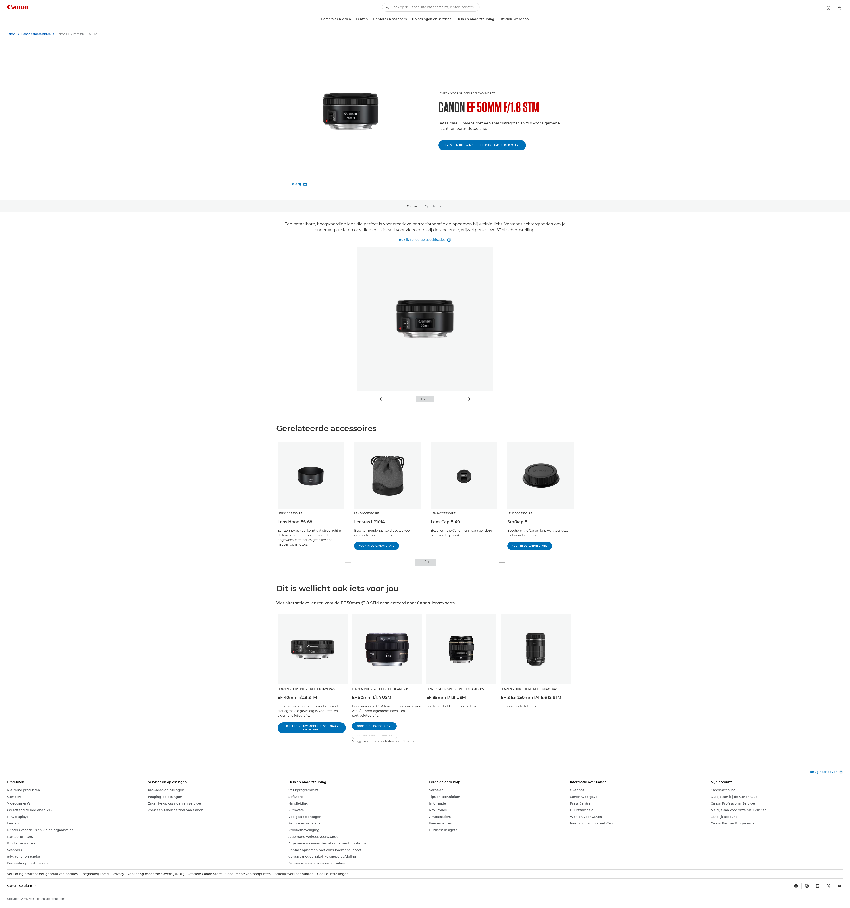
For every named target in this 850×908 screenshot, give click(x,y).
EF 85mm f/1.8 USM (446, 697)
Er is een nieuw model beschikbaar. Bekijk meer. (482, 145)
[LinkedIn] (817, 886)
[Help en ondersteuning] (496, 19)
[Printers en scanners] (408, 19)
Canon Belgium (20, 886)
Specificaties (434, 206)
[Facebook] (796, 886)
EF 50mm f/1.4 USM (371, 697)
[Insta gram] (807, 886)
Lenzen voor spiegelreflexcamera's (466, 93)
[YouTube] (839, 886)
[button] (383, 399)
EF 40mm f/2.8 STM (297, 697)
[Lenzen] (369, 19)
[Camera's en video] (352, 19)
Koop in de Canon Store (376, 545)
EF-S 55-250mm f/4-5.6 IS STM (531, 697)
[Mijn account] (828, 8)
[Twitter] (828, 886)
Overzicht (414, 206)
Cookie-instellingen (333, 874)
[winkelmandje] (839, 8)
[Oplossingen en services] (453, 19)
